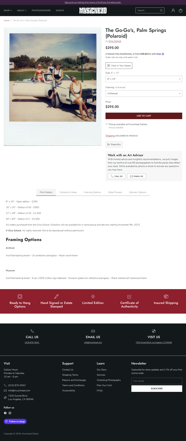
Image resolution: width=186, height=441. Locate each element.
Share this (116, 144)
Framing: (115, 87)
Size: (112, 72)
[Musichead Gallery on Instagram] (10, 413)
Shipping (110, 135)
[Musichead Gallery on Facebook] (5, 413)
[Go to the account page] (173, 10)
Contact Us (67, 369)
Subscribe (157, 388)
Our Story (102, 369)
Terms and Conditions (73, 385)
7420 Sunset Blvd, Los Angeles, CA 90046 (154, 342)
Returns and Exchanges (74, 380)
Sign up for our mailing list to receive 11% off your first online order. (93, 2)
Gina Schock (115, 41)
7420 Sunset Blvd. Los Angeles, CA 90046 (20, 397)
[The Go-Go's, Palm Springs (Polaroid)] (52, 86)
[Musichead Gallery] (93, 10)
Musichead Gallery (30, 433)
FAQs (100, 390)
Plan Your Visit (104, 385)
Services (101, 375)
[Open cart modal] (180, 10)
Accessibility (68, 390)
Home (6, 20)
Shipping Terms (70, 375)
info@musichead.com (93, 342)
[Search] (161, 10)
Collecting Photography (109, 380)
